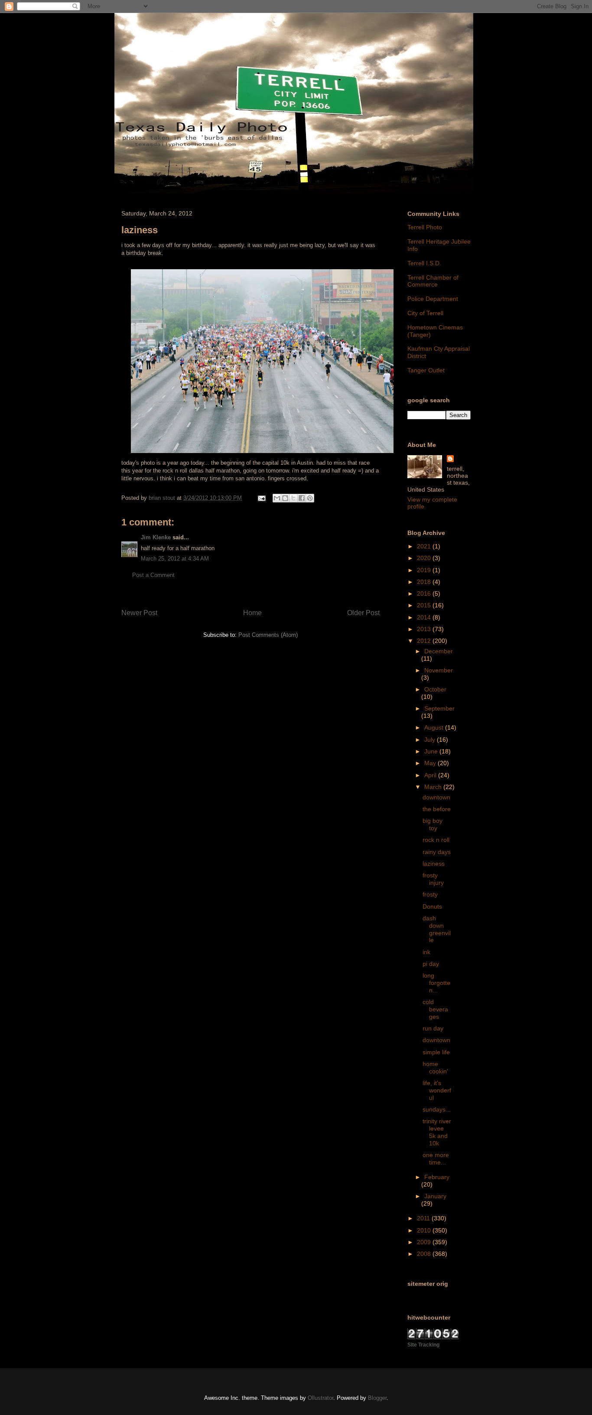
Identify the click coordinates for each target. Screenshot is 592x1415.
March (433, 786)
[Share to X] (293, 498)
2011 (424, 1218)
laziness (434, 863)
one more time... (436, 1158)
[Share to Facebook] (301, 498)
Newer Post (139, 612)
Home (252, 612)
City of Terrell (425, 313)
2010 (425, 1230)
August (434, 727)
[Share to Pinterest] (310, 498)
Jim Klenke (156, 537)
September (439, 708)
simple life (436, 1052)
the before (437, 808)
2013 (425, 629)
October (435, 689)
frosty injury (433, 879)
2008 (425, 1253)
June (431, 751)
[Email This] (277, 498)
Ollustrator (320, 1398)
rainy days (437, 851)
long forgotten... (436, 983)
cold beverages (435, 1009)
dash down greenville (437, 929)
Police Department (432, 298)
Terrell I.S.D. (424, 263)
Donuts (432, 906)
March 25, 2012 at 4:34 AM (175, 558)
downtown (436, 797)
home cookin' (435, 1067)
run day (433, 1028)
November (438, 670)
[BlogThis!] (285, 498)
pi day (431, 963)
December (438, 651)
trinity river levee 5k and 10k (437, 1132)
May (431, 763)
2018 (425, 581)
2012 (425, 640)
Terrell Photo (424, 227)
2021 (425, 546)
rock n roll (436, 839)
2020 (425, 557)
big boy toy (432, 824)
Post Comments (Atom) (268, 635)
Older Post (363, 612)
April (431, 775)
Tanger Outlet (426, 370)
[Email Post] (261, 498)
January (435, 1196)
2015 (425, 605)
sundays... (437, 1109)
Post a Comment (153, 575)
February (436, 1177)
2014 (425, 617)
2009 (425, 1242)
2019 (425, 570)
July (430, 739)
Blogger (377, 1398)
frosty (430, 894)
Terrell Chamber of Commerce (433, 281)
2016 (425, 593)
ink (426, 952)
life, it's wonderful (437, 1090)
